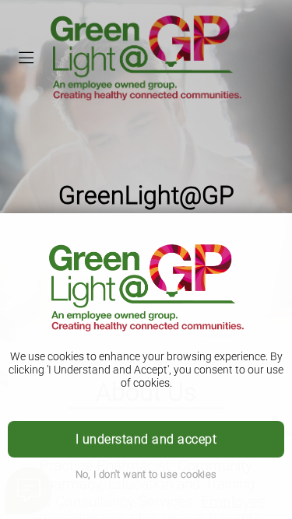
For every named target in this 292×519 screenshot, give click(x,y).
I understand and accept (146, 439)
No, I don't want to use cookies (146, 474)
